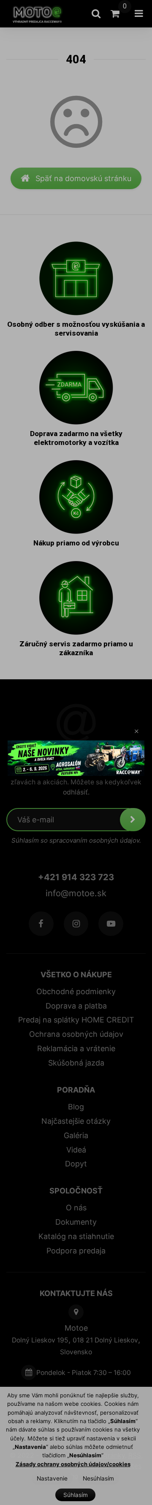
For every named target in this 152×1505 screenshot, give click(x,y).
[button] (137, 731)
